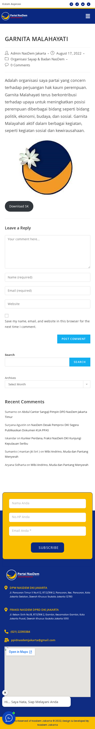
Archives (10, 378)
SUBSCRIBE (48, 547)
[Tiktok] (77, 4)
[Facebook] (88, 4)
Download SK (19, 206)
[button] (88, 16)
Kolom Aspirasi (11, 4)
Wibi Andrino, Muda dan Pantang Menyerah (59, 465)
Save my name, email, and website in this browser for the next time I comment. (47, 324)
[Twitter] (83, 4)
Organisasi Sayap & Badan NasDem (38, 59)
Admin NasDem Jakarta (28, 53)
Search (10, 355)
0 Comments (20, 65)
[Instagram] (71, 4)
